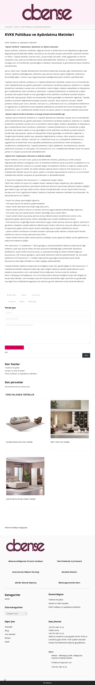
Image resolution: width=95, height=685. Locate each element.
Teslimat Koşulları (12, 368)
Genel (23, 295)
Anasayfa (8, 627)
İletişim (8, 638)
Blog (7, 630)
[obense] (47, 22)
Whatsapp (32, 301)
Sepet (7, 641)
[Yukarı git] (90, 680)
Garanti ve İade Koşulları (15, 371)
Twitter (21, 301)
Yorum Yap (35, 295)
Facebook (12, 301)
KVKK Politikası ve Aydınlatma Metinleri (21, 373)
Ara (6, 352)
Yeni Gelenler (10, 634)
